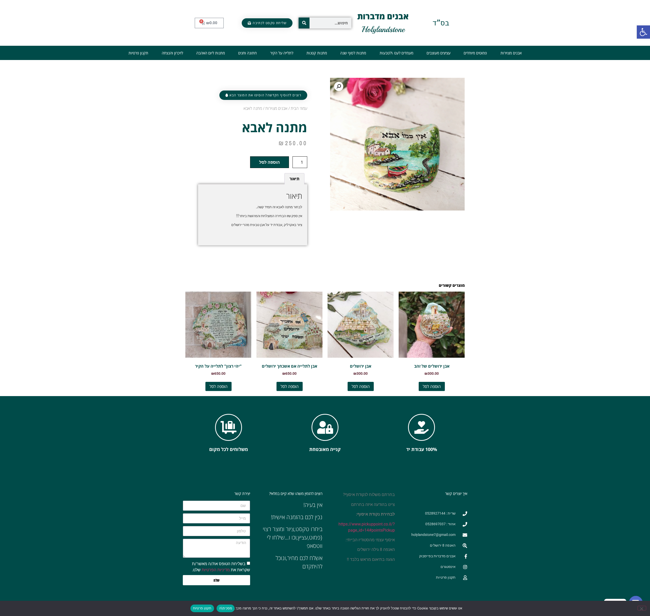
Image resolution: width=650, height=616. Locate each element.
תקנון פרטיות (138, 52)
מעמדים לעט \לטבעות (396, 52)
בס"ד (440, 22)
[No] (642, 608)
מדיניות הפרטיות (216, 569)
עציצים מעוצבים (438, 52)
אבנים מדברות (383, 16)
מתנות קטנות (316, 52)
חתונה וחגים (247, 52)
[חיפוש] (304, 23)
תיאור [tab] (294, 179)
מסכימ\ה (225, 608)
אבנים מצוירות (511, 52)
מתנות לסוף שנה (353, 52)
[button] (643, 32)
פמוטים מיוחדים (475, 52)
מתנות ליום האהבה (210, 52)
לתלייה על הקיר (281, 52)
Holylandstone (383, 29)
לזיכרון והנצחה (172, 52)
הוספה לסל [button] (432, 386)
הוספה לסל (269, 162)
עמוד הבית (299, 108)
